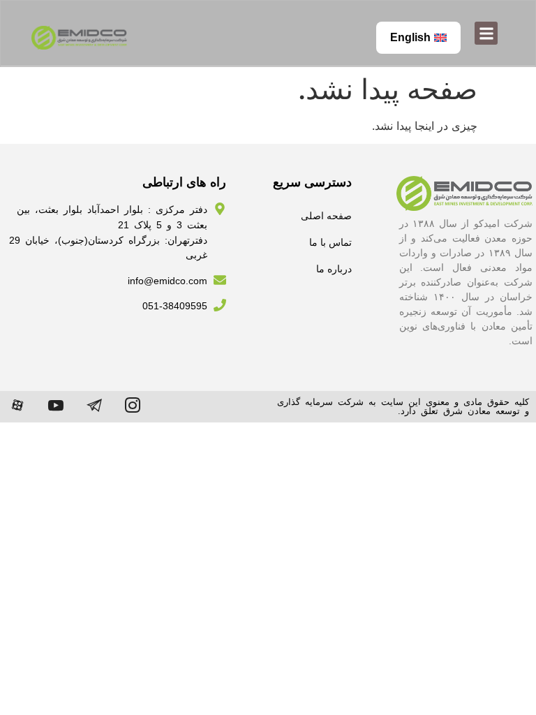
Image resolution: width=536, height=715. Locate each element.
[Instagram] (133, 405)
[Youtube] (56, 405)
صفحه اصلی (326, 215)
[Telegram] (94, 405)
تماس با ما (330, 242)
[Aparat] (17, 405)
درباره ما (334, 268)
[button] (486, 33)
